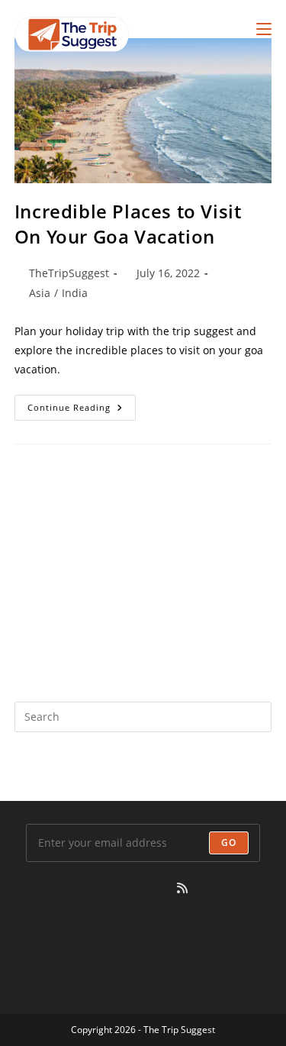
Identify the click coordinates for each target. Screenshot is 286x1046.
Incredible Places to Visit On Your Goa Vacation (128, 224)
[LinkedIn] (90, 888)
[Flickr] (126, 888)
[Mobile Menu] (264, 28)
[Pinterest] (108, 888)
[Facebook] (53, 888)
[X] (35, 888)
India (75, 293)
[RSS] (182, 888)
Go (228, 842)
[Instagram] (71, 888)
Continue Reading (81, 410)
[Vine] (144, 888)
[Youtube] (163, 888)
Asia (39, 293)
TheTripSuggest (69, 273)
